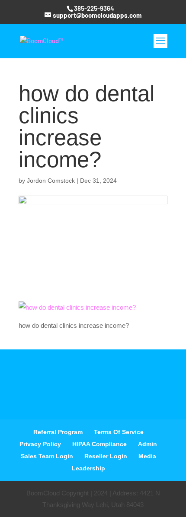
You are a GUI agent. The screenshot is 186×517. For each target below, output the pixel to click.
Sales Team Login (47, 456)
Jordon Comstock (51, 180)
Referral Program (58, 431)
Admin (147, 444)
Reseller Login (105, 456)
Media (147, 456)
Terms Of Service (119, 431)
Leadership (88, 468)
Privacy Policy (40, 444)
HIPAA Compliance (99, 444)
